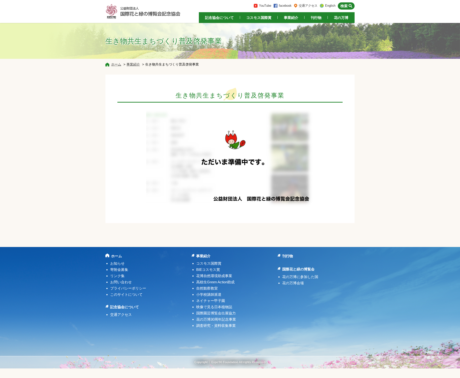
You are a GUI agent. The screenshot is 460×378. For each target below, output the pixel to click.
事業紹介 (291, 18)
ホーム (116, 64)
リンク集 (117, 276)
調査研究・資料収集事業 (216, 325)
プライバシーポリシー (128, 288)
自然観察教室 (207, 288)
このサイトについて (126, 294)
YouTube (265, 5)
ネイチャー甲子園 (210, 301)
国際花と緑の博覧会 (298, 269)
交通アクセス (308, 5)
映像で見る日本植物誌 (214, 307)
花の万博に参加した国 (300, 277)
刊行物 (316, 18)
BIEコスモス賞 (208, 270)
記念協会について (219, 18)
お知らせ (117, 263)
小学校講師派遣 (208, 294)
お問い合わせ (121, 282)
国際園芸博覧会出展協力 (216, 313)
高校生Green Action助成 (215, 282)
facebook (285, 5)
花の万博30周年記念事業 (216, 319)
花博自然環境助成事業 (214, 276)
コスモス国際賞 (258, 18)
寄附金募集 (119, 270)
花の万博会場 (293, 283)
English (330, 5)
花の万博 (341, 18)
